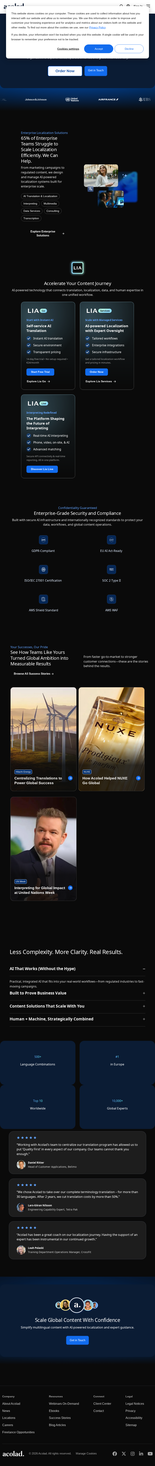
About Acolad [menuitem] (11, 1403)
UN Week (21, 881)
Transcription (31, 218)
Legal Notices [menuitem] (135, 1403)
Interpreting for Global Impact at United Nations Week (39, 890)
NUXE (87, 772)
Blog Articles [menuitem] (57, 1425)
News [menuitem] (6, 1410)
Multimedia (50, 203)
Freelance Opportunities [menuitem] (18, 1432)
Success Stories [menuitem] (60, 1417)
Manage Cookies (86, 1453)
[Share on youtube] (150, 1453)
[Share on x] (124, 1453)
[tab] (77, 969)
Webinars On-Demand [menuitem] (64, 1403)
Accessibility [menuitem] (134, 1417)
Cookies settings (68, 48)
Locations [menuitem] (8, 1417)
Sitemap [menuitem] (131, 1425)
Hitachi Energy (23, 772)
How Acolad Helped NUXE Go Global (105, 780)
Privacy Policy (97, 27)
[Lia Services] (107, 310)
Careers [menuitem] (7, 1425)
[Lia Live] (48, 403)
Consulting (52, 211)
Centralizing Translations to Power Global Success (38, 780)
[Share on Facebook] (114, 1453)
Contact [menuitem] (98, 1410)
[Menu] (148, 6)
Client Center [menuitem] (102, 1403)
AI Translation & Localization (40, 196)
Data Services (31, 211)
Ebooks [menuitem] (54, 1410)
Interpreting (30, 203)
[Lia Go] (48, 310)
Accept (99, 48)
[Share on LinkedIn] (141, 1453)
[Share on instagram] (133, 1453)
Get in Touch (96, 70)
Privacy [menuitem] (131, 1410)
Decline (129, 48)
